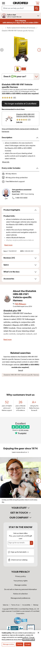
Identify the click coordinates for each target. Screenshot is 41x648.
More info (5, 162)
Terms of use (15, 605)
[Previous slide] (2, 50)
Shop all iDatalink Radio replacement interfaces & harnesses (20, 130)
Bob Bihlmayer (20, 303)
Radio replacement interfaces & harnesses (21, 28)
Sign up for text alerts (19, 552)
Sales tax (5, 605)
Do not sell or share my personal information (20, 589)
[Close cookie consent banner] (38, 633)
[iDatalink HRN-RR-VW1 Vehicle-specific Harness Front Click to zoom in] (20, 49)
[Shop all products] (3, 3)
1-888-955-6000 (21, 198)
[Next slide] (39, 50)
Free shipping (20, 21)
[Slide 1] (17, 69)
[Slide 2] (23, 69)
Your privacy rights (21, 581)
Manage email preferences (20, 598)
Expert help (15, 194)
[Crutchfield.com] (20, 3)
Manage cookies (20, 585)
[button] (38, 480)
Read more (8, 245)
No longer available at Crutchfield (20, 104)
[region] (20, 480)
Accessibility (26, 605)
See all (20, 370)
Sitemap (35, 605)
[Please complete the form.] (31, 543)
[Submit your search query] (36, 8)
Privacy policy (20, 576)
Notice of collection (20, 594)
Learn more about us (19, 452)
